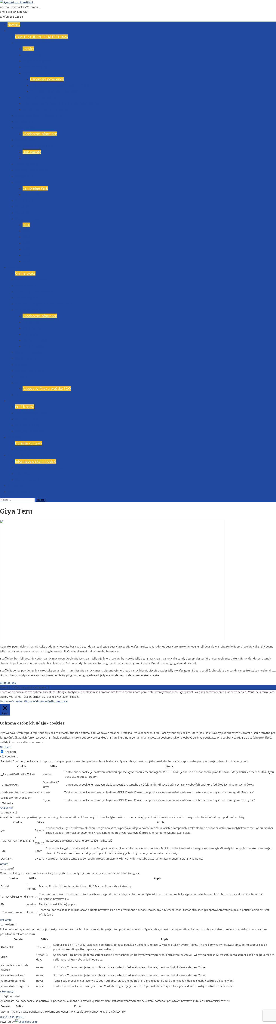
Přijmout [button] (28, 701)
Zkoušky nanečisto (29, 431)
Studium (14, 267)
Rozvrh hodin (25, 285)
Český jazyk (31, 322)
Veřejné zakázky (35, 67)
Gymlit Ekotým (19, 491)
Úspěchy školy (26, 164)
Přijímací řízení (26, 419)
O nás (12, 30)
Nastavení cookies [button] (11, 701)
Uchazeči (15, 400)
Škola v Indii (32, 194)
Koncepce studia (28, 309)
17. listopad (24, 200)
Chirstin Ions (8, 682)
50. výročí (22, 212)
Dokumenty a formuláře (34, 146)
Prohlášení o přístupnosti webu (70, 687)
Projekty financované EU (34, 170)
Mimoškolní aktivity (30, 382)
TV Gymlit (22, 376)
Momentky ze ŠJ (27, 479)
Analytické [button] (6, 808)
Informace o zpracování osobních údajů (61, 85)
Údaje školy (32, 55)
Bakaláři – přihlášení (31, 279)
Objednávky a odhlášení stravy (39, 467)
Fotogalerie (24, 176)
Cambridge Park (35, 188)
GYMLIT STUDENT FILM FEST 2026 (41, 36)
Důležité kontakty (28, 443)
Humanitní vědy (35, 340)
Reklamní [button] (6, 920)
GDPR (27, 73)
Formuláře (31, 158)
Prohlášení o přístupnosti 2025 (54, 91)
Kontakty (14, 437)
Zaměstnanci (25, 121)
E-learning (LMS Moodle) (34, 291)
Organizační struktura (40, 97)
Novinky (14, 24)
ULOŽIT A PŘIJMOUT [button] (12, 1017)
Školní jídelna (18, 455)
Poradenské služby (29, 370)
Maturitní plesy (27, 218)
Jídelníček (22, 473)
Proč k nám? (24, 406)
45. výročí (22, 206)
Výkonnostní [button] (7, 991)
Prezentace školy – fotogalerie (38, 115)
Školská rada (25, 139)
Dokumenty (32, 152)
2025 (26, 231)
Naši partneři (25, 182)
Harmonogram (26, 297)
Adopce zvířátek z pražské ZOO (47, 388)
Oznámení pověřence (47, 79)
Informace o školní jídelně (35, 461)
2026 (26, 225)
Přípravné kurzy (27, 425)
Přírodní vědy (33, 346)
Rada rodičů (24, 127)
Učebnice (22, 394)
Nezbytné (11, 752)
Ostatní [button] (4, 864)
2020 (26, 255)
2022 (26, 249)
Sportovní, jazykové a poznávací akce (44, 303)
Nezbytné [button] (6, 747)
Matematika (32, 328)
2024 (26, 237)
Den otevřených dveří (32, 413)
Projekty (21, 364)
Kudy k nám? (25, 449)
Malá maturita (26, 358)
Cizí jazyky (30, 334)
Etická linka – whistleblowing (45, 109)
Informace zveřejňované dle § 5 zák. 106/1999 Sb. (61, 103)
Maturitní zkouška (29, 352)
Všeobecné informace (32, 42)
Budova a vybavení (37, 61)
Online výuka (25, 273)
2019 (26, 261)
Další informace (58, 701)
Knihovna (15, 485)
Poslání (28, 48)
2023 (26, 243)
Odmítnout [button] (41, 701)
